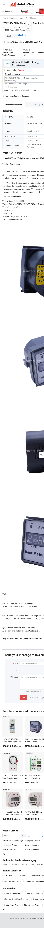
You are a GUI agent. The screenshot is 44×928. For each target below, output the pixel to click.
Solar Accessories (9, 849)
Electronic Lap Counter (13, 881)
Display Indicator (31, 845)
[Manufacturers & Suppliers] (22, 4)
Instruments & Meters (16, 18)
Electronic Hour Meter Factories (16, 899)
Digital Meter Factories (12, 893)
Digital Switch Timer (31, 905)
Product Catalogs (37, 835)
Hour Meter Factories (35, 893)
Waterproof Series (31, 840)
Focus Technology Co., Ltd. (31, 918)
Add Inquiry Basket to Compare (17, 96)
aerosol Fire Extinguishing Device (13, 840)
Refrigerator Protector (10, 845)
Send (23, 697)
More (4, 909)
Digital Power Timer (11, 905)
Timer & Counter (31, 18)
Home (4, 18)
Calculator (22, 875)
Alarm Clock (8, 875)
